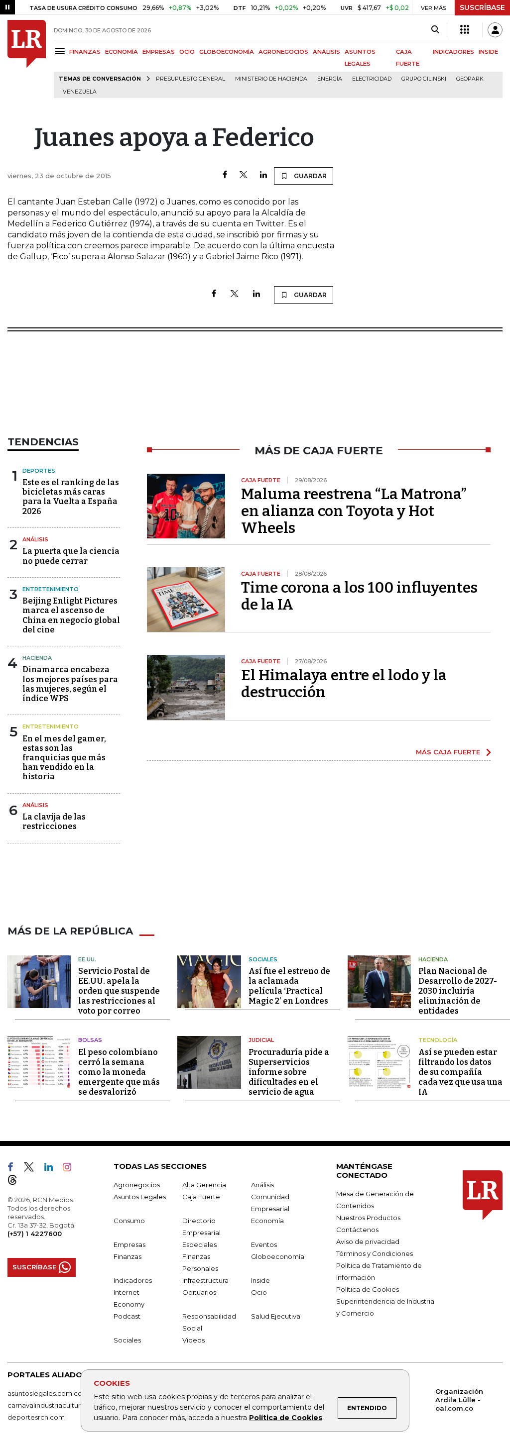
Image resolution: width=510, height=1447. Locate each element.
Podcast (127, 1316)
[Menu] (61, 51)
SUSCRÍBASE (482, 7)
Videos (193, 1340)
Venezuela (80, 92)
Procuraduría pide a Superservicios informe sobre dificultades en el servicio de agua (289, 1072)
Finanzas (127, 1256)
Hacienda (37, 657)
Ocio (259, 1292)
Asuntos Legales (140, 1197)
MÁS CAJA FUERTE (448, 752)
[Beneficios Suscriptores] (464, 29)
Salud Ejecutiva (275, 1316)
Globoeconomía (277, 1256)
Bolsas (90, 1039)
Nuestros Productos (368, 1218)
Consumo (129, 1221)
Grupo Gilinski (423, 79)
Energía (329, 79)
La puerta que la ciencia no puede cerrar (71, 555)
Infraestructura (205, 1280)
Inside (260, 1280)
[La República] (26, 59)
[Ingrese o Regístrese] (495, 29)
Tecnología (437, 1039)
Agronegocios (137, 1185)
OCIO (187, 51)
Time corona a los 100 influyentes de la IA (359, 596)
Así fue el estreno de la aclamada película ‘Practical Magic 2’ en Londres (289, 986)
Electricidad (371, 79)
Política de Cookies (285, 1417)
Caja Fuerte (201, 1197)
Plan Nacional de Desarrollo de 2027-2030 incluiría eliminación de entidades (457, 991)
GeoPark (470, 79)
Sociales (263, 959)
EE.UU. (87, 959)
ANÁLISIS (326, 51)
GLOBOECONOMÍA (226, 51)
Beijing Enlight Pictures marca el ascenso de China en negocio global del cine (71, 615)
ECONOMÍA (121, 51)
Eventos (264, 1244)
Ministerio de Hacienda (271, 79)
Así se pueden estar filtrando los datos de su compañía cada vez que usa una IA (460, 1072)
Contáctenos (357, 1230)
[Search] (435, 30)
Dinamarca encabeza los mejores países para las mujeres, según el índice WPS (70, 684)
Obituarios (199, 1292)
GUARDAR (309, 176)
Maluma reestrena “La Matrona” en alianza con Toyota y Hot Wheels (354, 511)
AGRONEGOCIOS (283, 51)
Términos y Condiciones (374, 1253)
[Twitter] (243, 175)
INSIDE (488, 51)
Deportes (38, 470)
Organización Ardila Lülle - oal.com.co (459, 1399)
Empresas (129, 1244)
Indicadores (133, 1280)
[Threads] (16, 1182)
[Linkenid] (52, 1169)
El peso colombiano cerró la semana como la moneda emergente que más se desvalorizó (119, 1072)
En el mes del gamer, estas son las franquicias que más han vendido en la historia (64, 758)
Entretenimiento (50, 589)
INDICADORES (453, 51)
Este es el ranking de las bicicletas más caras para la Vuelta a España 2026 (70, 497)
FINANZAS (85, 51)
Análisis (35, 539)
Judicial (261, 1039)
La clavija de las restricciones (54, 821)
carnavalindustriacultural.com (54, 1405)
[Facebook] (225, 175)
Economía (267, 1221)
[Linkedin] (263, 175)
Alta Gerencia (204, 1185)
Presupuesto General (190, 79)
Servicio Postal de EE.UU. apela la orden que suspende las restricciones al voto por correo (119, 991)
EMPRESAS (158, 51)
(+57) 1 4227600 (34, 1234)
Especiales (199, 1244)
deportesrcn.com (36, 1417)
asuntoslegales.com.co (44, 1393)
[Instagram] (71, 1169)
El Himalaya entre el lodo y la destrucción (344, 683)
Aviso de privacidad (367, 1241)
